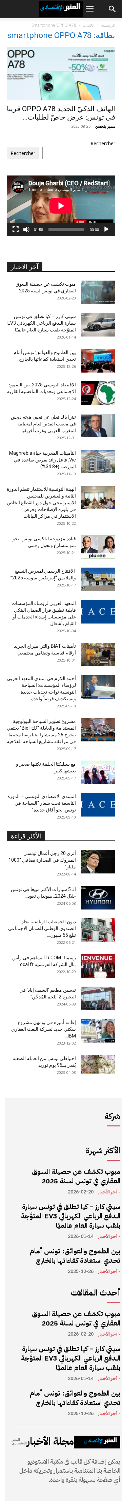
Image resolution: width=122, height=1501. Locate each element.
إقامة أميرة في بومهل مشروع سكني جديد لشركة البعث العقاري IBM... (43, 1029)
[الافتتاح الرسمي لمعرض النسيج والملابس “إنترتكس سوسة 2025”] (98, 579)
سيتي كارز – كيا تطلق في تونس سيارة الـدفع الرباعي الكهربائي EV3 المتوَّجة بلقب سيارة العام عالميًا (41, 323)
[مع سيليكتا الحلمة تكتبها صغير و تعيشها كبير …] (98, 772)
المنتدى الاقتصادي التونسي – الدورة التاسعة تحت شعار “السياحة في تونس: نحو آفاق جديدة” (41, 803)
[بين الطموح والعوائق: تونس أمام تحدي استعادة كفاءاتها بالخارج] (98, 361)
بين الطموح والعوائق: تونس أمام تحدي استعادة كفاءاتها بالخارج (75, 1256)
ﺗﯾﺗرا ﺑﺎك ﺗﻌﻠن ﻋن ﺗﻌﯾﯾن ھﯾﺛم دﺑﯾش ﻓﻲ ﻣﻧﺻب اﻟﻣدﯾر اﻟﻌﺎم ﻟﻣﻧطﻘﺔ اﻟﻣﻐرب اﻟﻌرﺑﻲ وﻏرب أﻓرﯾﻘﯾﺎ (43, 423)
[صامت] (26, 229)
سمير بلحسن (105, 126)
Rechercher (102, 143)
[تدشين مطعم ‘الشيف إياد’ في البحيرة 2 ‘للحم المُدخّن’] (98, 998)
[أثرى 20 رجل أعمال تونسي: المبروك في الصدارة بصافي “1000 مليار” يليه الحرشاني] (98, 861)
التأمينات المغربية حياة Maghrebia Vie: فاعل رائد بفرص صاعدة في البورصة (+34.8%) (42, 459)
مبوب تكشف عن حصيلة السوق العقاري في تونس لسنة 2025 (76, 1176)
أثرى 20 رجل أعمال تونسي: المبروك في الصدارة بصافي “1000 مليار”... (42, 860)
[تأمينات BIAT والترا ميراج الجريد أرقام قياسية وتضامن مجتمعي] (98, 654)
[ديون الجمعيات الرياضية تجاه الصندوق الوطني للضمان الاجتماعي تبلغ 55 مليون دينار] (98, 930)
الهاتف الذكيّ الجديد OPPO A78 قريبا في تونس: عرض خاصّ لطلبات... (61, 113)
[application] (61, 205)
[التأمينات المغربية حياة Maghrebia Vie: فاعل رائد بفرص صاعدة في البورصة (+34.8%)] (98, 461)
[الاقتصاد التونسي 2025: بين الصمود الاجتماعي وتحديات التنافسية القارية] (98, 393)
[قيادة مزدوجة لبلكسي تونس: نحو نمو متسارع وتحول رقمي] (98, 547)
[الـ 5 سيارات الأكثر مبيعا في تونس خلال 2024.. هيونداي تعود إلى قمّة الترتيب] (98, 897)
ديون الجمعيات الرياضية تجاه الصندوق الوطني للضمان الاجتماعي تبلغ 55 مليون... (42, 928)
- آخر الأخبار (109, 1192)
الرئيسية (108, 25)
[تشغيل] (106, 229)
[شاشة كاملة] (15, 229)
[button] (89, 9)
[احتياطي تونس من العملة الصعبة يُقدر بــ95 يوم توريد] (98, 1064)
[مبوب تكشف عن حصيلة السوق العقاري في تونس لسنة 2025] (98, 292)
